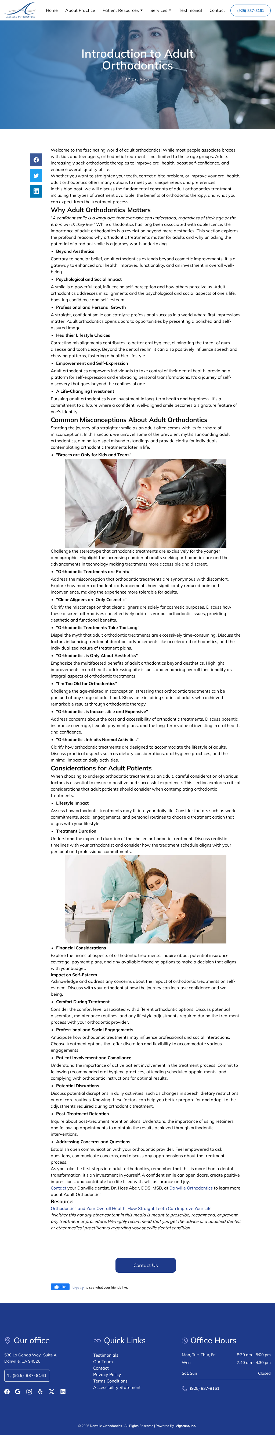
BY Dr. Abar (137, 79)
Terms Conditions (110, 1381)
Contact (217, 10)
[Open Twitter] (51, 1391)
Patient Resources (121, 10)
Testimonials (105, 1355)
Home (52, 10)
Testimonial (190, 10)
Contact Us (145, 1265)
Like (62, 1286)
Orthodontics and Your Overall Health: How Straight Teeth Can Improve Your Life (131, 1208)
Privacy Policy (107, 1374)
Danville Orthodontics (191, 1188)
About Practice (80, 10)
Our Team (103, 1361)
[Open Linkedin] (63, 1391)
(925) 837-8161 (250, 10)
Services (158, 10)
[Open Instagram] (29, 1391)
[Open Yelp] (41, 1391)
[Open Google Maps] (17, 1391)
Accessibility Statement (117, 1387)
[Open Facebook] (7, 1391)
